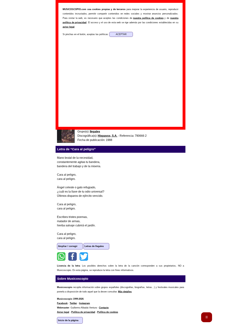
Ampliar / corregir (67, 246)
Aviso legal (63, 312)
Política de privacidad (83, 312)
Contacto (104, 307)
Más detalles (125, 291)
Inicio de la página (68, 320)
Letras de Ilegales (94, 246)
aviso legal (68, 27)
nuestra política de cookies (148, 18)
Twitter (84, 256)
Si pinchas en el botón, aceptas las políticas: (86, 34)
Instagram (84, 303)
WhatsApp (61, 256)
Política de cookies (107, 312)
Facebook (72, 256)
